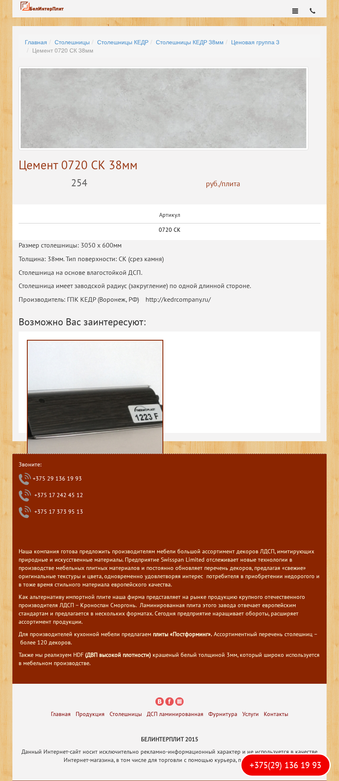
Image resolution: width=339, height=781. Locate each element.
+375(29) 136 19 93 (285, 765)
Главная (36, 42)
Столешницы (72, 42)
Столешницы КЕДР (122, 42)
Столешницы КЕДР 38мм (190, 42)
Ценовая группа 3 (255, 42)
